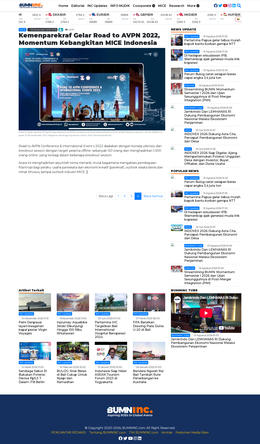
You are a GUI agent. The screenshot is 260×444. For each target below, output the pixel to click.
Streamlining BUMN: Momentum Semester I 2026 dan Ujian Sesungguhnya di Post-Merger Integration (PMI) (209, 95)
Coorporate (142, 6)
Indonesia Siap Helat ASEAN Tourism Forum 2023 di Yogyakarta (111, 376)
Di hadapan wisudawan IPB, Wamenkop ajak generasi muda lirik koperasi (212, 59)
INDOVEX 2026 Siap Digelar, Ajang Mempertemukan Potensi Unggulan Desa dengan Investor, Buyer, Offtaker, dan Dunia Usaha (212, 158)
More (191, 6)
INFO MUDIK (120, 6)
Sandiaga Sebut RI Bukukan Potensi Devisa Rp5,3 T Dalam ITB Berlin (33, 376)
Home (63, 6)
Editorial (77, 6)
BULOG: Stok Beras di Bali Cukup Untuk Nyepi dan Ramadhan (72, 376)
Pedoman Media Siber (192, 432)
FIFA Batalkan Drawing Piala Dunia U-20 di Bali (148, 325)
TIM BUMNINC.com (143, 432)
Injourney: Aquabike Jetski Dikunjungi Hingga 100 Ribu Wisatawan (72, 327)
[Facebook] (216, 6)
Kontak (166, 432)
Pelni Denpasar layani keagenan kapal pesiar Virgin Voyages (33, 327)
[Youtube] (225, 6)
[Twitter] (220, 6)
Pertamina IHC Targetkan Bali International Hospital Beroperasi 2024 (110, 329)
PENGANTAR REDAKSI (68, 432)
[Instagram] (230, 6)
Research (176, 6)
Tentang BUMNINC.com (107, 432)
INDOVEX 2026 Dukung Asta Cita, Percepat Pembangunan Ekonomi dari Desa (210, 137)
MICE (162, 6)
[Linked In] (234, 6)
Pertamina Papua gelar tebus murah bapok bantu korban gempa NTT (212, 42)
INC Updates (97, 6)
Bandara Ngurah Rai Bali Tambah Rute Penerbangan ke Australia (148, 376)
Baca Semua (153, 196)
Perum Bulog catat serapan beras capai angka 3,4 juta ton (210, 76)
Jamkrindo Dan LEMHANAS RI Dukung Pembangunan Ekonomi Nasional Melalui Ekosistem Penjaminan (209, 117)
